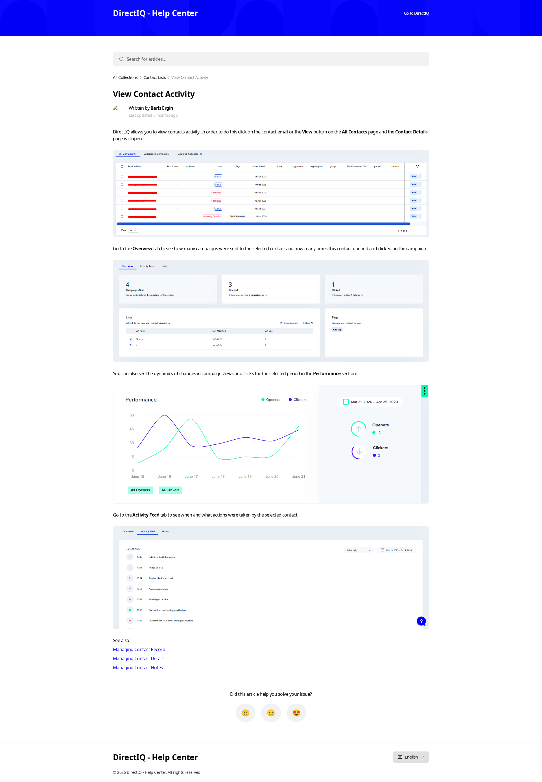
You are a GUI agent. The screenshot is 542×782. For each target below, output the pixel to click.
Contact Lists (154, 77)
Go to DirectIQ (416, 13)
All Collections (125, 77)
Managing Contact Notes (138, 667)
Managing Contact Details (139, 658)
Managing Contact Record (139, 649)
